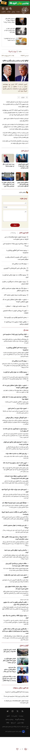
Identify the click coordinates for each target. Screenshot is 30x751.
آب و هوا (13, 723)
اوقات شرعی (20, 723)
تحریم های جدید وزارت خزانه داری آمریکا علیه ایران (15, 490)
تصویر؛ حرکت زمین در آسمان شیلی (17, 408)
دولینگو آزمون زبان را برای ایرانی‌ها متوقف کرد (14, 503)
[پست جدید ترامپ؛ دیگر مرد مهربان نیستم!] (8, 158)
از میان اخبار (24, 151)
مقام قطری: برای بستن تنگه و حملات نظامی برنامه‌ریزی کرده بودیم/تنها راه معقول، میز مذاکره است (15, 631)
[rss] (23, 711)
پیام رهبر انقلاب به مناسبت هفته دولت (16, 454)
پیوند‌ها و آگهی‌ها (19, 719)
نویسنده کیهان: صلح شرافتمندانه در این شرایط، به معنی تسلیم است (16, 238)
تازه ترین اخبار (23, 232)
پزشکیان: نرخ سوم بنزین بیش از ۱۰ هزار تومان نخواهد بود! (15, 398)
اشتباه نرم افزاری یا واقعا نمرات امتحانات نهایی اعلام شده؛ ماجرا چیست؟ (16, 477)
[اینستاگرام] (13, 711)
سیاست (18, 12)
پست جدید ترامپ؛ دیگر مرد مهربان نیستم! (8, 165)
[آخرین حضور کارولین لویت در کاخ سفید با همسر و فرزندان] (22, 158)
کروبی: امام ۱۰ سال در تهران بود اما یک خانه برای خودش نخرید (15, 464)
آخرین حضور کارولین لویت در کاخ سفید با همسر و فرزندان (23, 166)
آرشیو (8, 716)
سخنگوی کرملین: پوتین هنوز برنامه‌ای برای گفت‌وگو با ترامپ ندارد (22, 184)
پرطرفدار (13, 232)
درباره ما (21, 716)
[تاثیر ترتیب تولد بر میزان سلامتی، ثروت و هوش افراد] (21, 31)
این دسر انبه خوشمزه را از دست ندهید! (9, 39)
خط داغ (26, 330)
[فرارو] (24, 10)
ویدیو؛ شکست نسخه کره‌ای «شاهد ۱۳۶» (15, 295)
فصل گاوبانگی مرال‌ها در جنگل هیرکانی (16, 418)
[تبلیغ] (15, 3)
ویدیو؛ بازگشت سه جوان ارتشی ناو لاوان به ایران (15, 373)
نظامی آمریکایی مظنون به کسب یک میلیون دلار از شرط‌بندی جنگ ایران (8, 184)
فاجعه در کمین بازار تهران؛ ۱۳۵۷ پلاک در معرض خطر (9, 651)
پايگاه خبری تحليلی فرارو (10, 727)
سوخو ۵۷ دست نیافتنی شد (19, 264)
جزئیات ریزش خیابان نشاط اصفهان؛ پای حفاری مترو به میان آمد (16, 587)
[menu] (3, 8)
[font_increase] (26, 97)
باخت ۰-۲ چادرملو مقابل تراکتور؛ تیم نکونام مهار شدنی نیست (16, 443)
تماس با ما (14, 716)
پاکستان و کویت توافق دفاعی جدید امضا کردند (16, 551)
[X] (17, 711)
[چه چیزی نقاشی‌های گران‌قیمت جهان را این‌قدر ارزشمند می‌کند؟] (21, 21)
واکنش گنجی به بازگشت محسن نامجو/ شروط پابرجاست (15, 513)
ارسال (15, 225)
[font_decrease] (18, 97)
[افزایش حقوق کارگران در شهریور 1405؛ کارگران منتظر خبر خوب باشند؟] (22, 661)
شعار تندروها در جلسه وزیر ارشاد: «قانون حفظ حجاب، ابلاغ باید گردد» (15, 538)
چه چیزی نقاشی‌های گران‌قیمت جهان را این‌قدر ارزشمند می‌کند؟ (9, 20)
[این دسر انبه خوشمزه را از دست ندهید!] (21, 41)
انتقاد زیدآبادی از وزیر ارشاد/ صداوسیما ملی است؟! (15, 335)
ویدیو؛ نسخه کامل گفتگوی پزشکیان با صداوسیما (17, 349)
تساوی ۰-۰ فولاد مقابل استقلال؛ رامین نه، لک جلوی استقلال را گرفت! (15, 386)
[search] (11, 9)
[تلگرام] (7, 711)
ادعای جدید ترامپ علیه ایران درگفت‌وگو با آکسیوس (16, 576)
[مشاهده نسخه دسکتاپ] (7, 8)
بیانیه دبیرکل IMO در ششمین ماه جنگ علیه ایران (15, 616)
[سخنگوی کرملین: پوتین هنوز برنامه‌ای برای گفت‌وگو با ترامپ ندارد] (22, 176)
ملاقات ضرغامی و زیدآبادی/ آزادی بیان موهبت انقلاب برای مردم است (17, 564)
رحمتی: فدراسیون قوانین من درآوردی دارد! (15, 317)
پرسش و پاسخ (9, 719)
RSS (7, 723)
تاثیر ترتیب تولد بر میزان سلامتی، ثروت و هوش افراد (9, 30)
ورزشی (13, 12)
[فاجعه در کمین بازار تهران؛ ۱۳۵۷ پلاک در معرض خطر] (22, 652)
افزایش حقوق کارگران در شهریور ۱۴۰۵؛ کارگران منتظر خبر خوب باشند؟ (9, 661)
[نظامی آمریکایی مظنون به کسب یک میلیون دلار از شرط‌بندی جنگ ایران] (8, 176)
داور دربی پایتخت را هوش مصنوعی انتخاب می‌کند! (15, 526)
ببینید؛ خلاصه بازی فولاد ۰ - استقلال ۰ (15, 306)
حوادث (8, 12)
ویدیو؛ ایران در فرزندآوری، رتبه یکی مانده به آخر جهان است (15, 430)
